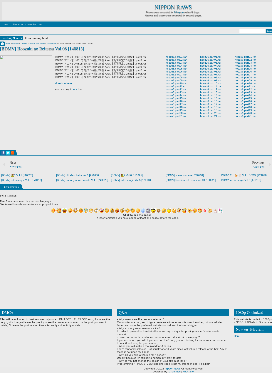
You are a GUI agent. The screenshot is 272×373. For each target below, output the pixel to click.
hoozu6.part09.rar (176, 80)
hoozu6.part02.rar (176, 59)
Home (5, 24)
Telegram (179, 12)
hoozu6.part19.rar (176, 110)
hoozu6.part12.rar (176, 89)
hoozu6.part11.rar (176, 86)
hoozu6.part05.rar (176, 68)
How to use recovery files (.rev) (27, 24)
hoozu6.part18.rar (176, 107)
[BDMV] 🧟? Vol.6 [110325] (127, 175)
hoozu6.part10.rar (176, 83)
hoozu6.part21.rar (176, 116)
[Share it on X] (8, 153)
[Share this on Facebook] (3, 153)
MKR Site (188, 371)
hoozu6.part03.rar (176, 62)
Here (237, 335)
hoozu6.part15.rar (176, 98)
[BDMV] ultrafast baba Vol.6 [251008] (78, 175)
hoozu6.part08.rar (176, 77)
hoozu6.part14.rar (176, 95)
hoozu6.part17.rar (176, 104)
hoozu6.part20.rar (176, 113)
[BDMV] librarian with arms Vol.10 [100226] (191, 180)
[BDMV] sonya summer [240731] (185, 175)
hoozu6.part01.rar (176, 56)
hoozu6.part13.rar (176, 92)
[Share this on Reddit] (12, 153)
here (74, 89)
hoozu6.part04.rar (176, 65)
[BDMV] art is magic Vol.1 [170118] (21, 180)
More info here (63, 83)
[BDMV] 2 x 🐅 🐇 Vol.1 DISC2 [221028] (244, 175)
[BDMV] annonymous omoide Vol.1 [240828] (82, 180)
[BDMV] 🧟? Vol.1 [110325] (17, 175)
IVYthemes (174, 371)
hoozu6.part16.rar (176, 101)
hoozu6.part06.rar (176, 71)
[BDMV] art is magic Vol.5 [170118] (131, 180)
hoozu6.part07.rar (176, 74)
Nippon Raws (173, 7)
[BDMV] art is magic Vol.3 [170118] (241, 180)
